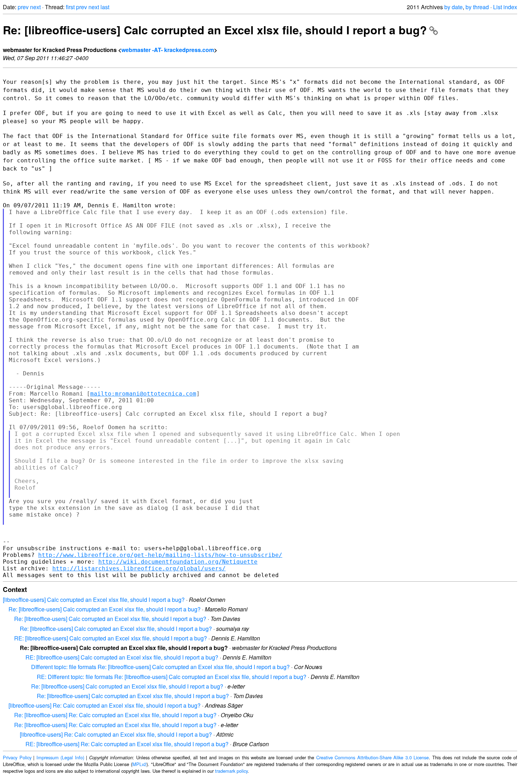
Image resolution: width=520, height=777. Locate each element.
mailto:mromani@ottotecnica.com (143, 393)
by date (453, 7)
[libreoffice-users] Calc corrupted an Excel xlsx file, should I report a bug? (94, 599)
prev (23, 7)
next (35, 7)
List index (505, 7)
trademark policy (231, 770)
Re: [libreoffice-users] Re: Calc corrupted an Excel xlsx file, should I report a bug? (115, 715)
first (70, 7)
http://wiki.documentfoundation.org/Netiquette (178, 561)
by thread (477, 7)
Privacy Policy (17, 757)
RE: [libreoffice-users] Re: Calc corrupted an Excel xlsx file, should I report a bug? (127, 744)
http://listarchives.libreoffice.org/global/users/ (139, 568)
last (104, 7)
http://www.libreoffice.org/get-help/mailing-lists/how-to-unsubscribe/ (160, 555)
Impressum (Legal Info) (60, 757)
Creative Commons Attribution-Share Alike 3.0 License (372, 757)
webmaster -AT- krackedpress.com (167, 50)
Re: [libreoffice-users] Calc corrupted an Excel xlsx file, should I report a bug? (215, 30)
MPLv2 (139, 764)
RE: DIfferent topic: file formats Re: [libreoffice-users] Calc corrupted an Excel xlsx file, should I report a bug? (171, 677)
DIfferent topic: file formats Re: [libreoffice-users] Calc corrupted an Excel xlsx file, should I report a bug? (160, 667)
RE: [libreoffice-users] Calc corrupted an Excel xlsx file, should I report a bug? (110, 638)
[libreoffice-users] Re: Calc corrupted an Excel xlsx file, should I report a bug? (104, 705)
